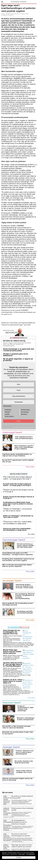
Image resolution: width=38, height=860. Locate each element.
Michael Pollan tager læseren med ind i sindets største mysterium (12, 651)
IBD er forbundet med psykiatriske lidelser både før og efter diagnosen (17, 565)
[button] (2, 2)
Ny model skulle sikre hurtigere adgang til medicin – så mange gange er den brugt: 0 (17, 484)
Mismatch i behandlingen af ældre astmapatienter (25, 718)
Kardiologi (8, 410)
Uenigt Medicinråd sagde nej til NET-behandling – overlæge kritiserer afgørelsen (17, 553)
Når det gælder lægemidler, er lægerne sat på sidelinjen (18, 359)
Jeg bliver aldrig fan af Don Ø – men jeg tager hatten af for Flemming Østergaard (12, 664)
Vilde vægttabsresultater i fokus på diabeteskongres (24, 437)
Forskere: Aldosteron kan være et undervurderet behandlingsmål (25, 752)
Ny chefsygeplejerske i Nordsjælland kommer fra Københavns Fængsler (19, 822)
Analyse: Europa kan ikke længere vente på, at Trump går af (18, 497)
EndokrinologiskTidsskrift (12, 432)
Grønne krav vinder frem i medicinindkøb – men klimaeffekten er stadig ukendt (17, 529)
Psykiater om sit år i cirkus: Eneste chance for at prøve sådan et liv (12, 681)
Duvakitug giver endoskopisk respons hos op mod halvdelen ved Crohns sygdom (18, 559)
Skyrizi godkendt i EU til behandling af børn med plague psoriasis (17, 604)
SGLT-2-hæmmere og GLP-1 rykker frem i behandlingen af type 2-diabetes (24, 447)
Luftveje (7, 414)
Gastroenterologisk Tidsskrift (14, 539)
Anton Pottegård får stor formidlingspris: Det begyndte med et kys (11, 632)
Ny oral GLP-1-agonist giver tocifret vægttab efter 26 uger (17, 460)
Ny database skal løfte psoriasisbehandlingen (25, 612)
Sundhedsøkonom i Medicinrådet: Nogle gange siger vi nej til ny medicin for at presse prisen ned (18, 503)
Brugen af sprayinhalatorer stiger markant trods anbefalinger (26, 708)
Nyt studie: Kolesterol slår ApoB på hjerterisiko (24, 762)
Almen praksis (9, 416)
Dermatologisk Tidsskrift (12, 580)
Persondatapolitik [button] (30, 854)
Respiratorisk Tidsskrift (12, 702)
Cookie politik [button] (21, 854)
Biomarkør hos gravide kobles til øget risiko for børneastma (17, 732)
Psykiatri (10, 15)
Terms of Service (6, 427)
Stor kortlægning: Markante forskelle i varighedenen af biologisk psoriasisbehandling (25, 596)
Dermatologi (25, 412)
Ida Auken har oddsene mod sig (14, 341)
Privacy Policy (29, 426)
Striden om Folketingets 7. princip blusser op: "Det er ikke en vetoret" (18, 516)
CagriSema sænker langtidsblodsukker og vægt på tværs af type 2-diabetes (17, 455)
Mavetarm (24, 414)
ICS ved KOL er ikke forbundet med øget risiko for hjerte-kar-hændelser (16, 727)
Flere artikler (30, 467)
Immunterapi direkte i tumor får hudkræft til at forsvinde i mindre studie (24, 586)
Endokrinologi (25, 410)
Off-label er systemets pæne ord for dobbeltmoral (15, 355)
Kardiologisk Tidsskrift (11, 747)
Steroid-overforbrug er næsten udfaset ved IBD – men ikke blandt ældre (26, 545)
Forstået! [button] (18, 857)
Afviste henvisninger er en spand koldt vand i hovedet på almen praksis (18, 350)
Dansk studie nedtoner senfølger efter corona (24, 771)
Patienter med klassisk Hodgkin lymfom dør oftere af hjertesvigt (17, 779)
